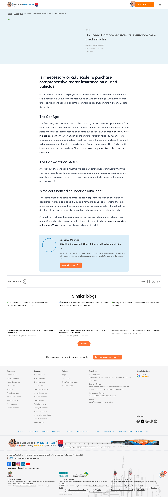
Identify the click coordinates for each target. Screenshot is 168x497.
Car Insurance (12, 375)
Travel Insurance (13, 393)
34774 (71, 494)
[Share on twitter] (153, 281)
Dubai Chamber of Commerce (98, 492)
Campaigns (56, 431)
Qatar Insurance (40, 397)
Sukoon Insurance (41, 389)
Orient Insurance (40, 411)
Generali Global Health (43, 415)
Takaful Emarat (40, 404)
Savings (10, 389)
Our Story (21, 431)
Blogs (64, 375)
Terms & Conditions (125, 431)
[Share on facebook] (148, 281)
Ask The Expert (67, 386)
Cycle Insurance (13, 408)
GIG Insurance (39, 375)
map (120, 378)
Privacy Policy (109, 431)
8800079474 (141, 490)
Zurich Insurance (40, 419)
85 (54, 481)
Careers (97, 431)
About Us (45, 431)
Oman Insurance (40, 393)
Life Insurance (12, 386)
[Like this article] (25, 281)
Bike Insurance (12, 400)
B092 (141, 486)
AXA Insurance (40, 386)
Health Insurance (13, 382)
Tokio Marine (39, 400)
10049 (99, 490)
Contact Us (69, 431)
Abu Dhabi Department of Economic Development (126, 481)
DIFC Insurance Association (77, 490)
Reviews (139, 431)
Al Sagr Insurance (41, 408)
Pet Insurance (12, 404)
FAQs (148, 431)
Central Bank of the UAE (34, 481)
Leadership (33, 431)
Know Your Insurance (70, 382)
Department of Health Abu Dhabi (121, 486)
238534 (63, 484)
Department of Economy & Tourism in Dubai (88, 481)
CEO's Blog (66, 378)
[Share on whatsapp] (158, 281)
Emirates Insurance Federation (26, 486)
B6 (48, 486)
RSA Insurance (39, 378)
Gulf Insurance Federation (24, 484)
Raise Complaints (83, 431)
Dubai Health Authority (96, 486)
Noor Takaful (39, 422)
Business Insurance (14, 397)
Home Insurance (13, 378)
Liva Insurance (39, 382)
